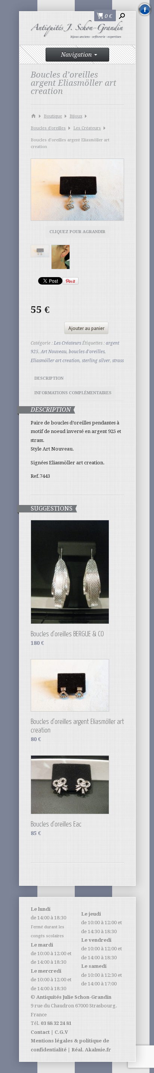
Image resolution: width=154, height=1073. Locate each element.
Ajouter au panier (86, 328)
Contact (40, 1032)
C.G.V (61, 1032)
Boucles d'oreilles (48, 128)
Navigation (76, 54)
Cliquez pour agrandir (77, 231)
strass (118, 360)
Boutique (53, 116)
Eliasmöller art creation (55, 360)
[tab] (49, 379)
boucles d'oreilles (87, 351)
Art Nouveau (54, 351)
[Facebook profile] (145, 9)
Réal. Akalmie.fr (91, 1049)
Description (49, 378)
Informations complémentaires (72, 392)
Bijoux (76, 116)
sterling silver (96, 360)
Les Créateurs (87, 128)
